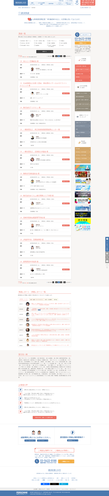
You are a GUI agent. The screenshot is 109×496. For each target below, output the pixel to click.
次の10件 (68, 56)
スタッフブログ (41, 440)
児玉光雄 (38, 180)
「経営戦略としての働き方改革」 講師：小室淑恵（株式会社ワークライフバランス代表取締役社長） (50, 309)
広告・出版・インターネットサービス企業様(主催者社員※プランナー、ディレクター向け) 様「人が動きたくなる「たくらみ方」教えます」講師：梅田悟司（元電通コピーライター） (50, 314)
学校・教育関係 (39, 43)
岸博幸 (37, 136)
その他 (62, 45)
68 (56, 56)
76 (64, 56)
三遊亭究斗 (38, 268)
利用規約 (60, 0)
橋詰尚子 (38, 246)
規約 (58, 478)
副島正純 (38, 224)
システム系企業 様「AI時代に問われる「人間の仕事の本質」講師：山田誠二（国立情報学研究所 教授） (50, 335)
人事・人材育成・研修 (40, 40)
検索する (44, 51)
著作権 (48, 489)
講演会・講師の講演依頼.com (24, 7)
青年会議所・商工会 (25, 45)
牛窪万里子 (38, 202)
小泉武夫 (38, 158)
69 (58, 56)
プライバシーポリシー (55, 489)
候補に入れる (65, 69)
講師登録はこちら (71, 440)
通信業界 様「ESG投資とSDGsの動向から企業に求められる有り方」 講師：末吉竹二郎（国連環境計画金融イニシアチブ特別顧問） (51, 325)
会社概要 (35, 489)
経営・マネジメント (53, 40)
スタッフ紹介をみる (30, 440)
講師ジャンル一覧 (65, 478)
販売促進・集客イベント (26, 40)
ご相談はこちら (82, 43)
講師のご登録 (74, 480)
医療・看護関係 (52, 43)
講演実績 (73, 478)
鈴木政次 (38, 68)
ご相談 (43, 480)
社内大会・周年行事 (25, 43)
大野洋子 (38, 92)
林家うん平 (38, 114)
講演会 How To (42, 489)
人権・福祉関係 (64, 43)
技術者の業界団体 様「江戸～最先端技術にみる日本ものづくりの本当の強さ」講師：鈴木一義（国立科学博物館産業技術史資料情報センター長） (50, 330)
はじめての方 (50, 480)
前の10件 (50, 56)
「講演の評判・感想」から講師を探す (43, 417)
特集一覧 (67, 480)
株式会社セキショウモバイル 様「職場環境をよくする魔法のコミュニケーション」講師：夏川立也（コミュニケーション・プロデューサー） (50, 345)
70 (61, 56)
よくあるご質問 (68, 0)
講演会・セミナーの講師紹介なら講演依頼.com (44, 478)
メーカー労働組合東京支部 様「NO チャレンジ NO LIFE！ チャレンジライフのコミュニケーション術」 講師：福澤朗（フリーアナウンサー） (50, 319)
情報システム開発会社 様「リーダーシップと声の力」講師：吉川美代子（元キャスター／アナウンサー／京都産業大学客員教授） (50, 304)
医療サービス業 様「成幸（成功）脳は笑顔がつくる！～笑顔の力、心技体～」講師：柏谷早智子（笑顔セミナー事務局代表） (50, 340)
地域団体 (37, 45)
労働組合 (62, 40)
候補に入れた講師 (35, 480)
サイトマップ (72, 489)
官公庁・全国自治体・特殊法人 (52, 46)
